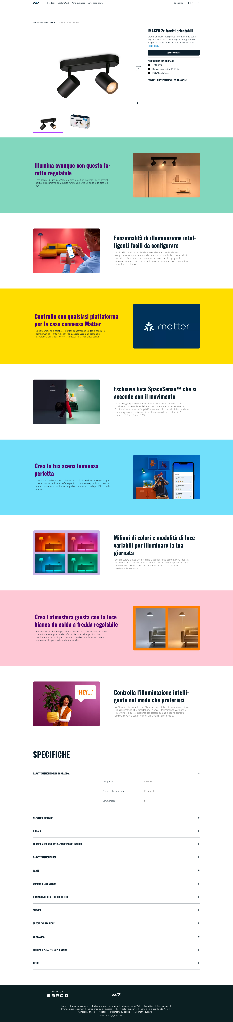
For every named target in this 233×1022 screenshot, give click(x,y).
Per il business (78, 3)
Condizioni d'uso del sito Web (154, 1009)
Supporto (178, 3)
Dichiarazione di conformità (105, 1006)
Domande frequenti (79, 1006)
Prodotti (51, 3)
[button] (190, 2)
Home (63, 1006)
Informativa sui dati (143, 1011)
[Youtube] (62, 996)
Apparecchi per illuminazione (43, 22)
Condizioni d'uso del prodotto (92, 1011)
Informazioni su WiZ (131, 1006)
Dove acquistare (95, 3)
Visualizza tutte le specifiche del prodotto (167, 80)
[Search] (198, 2)
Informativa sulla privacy (72, 1009)
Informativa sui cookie (120, 1011)
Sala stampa (163, 1006)
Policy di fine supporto (126, 1009)
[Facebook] (49, 996)
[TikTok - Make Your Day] (67, 996)
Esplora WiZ (63, 3)
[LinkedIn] (58, 996)
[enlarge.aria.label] (138, 102)
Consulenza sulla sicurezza (100, 1009)
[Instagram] (54, 996)
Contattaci (148, 1006)
